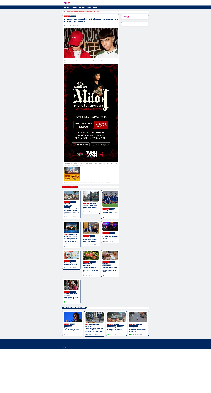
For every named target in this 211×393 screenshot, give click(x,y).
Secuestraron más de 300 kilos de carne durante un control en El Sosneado (115, 329)
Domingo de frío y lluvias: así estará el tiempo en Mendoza (71, 298)
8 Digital (67, 25)
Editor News (76, 347)
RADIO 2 (95, 7)
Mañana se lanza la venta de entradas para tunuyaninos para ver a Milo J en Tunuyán (83, 11)
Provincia (82, 7)
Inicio (64, 11)
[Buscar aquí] (148, 7)
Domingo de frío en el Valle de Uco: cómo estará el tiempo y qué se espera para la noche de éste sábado (94, 329)
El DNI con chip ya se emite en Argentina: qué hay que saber (71, 263)
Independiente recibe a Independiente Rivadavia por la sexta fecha (110, 212)
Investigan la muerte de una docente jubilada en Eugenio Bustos (90, 207)
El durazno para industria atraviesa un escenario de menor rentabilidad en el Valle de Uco (90, 269)
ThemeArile (83, 347)
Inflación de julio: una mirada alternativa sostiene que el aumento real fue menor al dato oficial (110, 269)
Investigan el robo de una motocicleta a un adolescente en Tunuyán (110, 236)
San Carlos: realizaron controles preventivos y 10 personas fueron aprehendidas (137, 329)
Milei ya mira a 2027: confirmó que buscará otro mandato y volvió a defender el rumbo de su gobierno (72, 329)
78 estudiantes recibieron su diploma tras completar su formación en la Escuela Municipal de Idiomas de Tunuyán (70, 240)
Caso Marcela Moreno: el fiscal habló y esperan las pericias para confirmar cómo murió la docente (71, 211)
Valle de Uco (66, 7)
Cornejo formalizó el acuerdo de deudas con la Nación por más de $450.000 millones (90, 239)
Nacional (74, 7)
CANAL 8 (89, 7)
